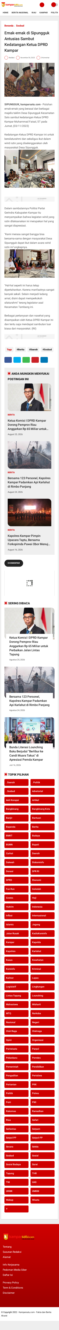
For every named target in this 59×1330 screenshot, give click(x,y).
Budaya (36, 835)
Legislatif (11, 986)
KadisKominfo (39, 933)
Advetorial (37, 791)
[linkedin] (44, 360)
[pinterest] (35, 360)
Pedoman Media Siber (15, 1269)
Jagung (36, 924)
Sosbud (20, 25)
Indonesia (37, 906)
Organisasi (37, 1040)
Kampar (43, 12)
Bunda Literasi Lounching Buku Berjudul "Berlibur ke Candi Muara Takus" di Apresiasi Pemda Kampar (26, 753)
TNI (8, 1182)
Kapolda (36, 942)
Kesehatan (37, 960)
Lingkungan (38, 986)
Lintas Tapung (13, 995)
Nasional (10, 1022)
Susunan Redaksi (12, 1251)
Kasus (9, 960)
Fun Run (10, 889)
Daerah (34, 349)
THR (34, 1173)
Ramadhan (37, 1111)
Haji (34, 897)
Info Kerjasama (11, 1264)
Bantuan (36, 818)
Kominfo (10, 969)
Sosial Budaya (13, 1164)
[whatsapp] (26, 360)
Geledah (36, 889)
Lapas (35, 978)
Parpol (35, 1048)
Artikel (35, 800)
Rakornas (11, 1111)
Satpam (36, 1129)
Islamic (10, 924)
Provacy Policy (11, 1282)
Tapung (10, 1173)
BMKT (9, 835)
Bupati (35, 844)
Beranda (8, 25)
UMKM (35, 1191)
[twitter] (17, 360)
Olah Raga (11, 1031)
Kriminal (36, 969)
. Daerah (10, 782)
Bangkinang (12, 809)
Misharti (36, 1004)
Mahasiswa (12, 1004)
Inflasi (9, 915)
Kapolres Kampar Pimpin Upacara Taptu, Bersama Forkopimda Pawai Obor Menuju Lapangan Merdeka (29, 540)
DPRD (9, 880)
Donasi (9, 871)
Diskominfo (38, 862)
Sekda (35, 1146)
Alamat (7, 1257)
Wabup (9, 1200)
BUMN (9, 844)
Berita (21, 349)
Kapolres (10, 951)
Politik (55, 12)
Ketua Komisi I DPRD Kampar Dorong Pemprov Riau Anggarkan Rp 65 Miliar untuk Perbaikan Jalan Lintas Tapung (28, 425)
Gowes (9, 897)
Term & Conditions (13, 1287)
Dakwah (10, 862)
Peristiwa (37, 1075)
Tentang (7, 1246)
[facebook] (8, 360)
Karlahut (36, 951)
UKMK (9, 1191)
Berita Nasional (20, 12)
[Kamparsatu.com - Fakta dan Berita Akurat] (12, 7)
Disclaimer (9, 1292)
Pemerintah (12, 1066)
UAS (34, 1182)
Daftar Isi (8, 1274)
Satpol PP (11, 1137)
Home (5, 12)
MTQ (8, 1013)
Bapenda (10, 826)
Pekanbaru (11, 1057)
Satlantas (11, 1129)
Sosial (35, 1155)
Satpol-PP (37, 1137)
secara (9, 1146)
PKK (34, 1084)
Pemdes (36, 1057)
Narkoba (36, 1013)
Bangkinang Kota (41, 809)
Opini (9, 1040)
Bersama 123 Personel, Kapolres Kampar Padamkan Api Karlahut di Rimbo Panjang (29, 482)
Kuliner (10, 978)
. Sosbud (10, 791)
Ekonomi (36, 880)
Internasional (39, 915)
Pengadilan (12, 1075)
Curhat (9, 853)
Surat (35, 1164)
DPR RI (35, 871)
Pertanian (11, 1084)
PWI (34, 1102)
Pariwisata (11, 1048)
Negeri (35, 1022)
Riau (34, 12)
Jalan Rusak (12, 933)
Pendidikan (38, 1066)
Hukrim (10, 906)
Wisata (35, 1200)
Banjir (9, 818)
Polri (8, 1102)
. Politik (36, 782)
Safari (35, 1120)
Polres (35, 1093)
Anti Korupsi (12, 800)
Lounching (37, 995)
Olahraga (37, 1031)
